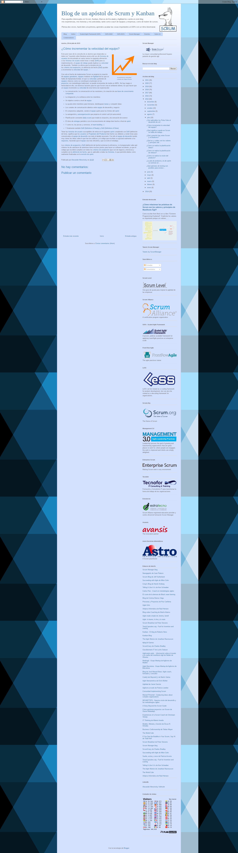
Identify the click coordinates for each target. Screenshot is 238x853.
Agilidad (96, 76)
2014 (147, 191)
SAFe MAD (109, 34)
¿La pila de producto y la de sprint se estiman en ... (159, 162)
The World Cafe (148, 733)
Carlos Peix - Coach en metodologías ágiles (158, 591)
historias (111, 152)
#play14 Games (148, 643)
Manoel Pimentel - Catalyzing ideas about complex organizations (157, 696)
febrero (150, 184)
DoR (96, 61)
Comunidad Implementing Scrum (154, 691)
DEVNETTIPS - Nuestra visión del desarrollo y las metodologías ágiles (159, 701)
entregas (77, 121)
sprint (117, 111)
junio (149, 172)
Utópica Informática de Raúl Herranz (156, 609)
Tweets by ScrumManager (152, 252)
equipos (81, 76)
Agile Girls (146, 605)
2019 (147, 86)
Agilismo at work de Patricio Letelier (155, 688)
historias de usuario (73, 61)
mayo (149, 175)
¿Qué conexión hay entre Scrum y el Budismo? (158, 136)
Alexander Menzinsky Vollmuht (154, 787)
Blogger (126, 848)
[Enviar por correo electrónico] (103, 160)
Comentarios (150, 269)
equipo (85, 70)
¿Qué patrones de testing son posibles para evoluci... (157, 167)
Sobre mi (157, 34)
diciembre (151, 102)
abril (149, 178)
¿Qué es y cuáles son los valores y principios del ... (159, 142)
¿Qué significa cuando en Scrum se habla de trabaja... (158, 131)
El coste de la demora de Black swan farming (159, 594)
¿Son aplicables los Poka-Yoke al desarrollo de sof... (159, 121)
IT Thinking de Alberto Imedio (153, 720)
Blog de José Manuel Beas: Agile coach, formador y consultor (157, 673)
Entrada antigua (130, 236)
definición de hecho (80, 152)
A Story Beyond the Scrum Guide (154, 706)
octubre (150, 108)
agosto (149, 114)
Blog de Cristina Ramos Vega (153, 598)
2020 (147, 83)
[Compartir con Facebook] (110, 160)
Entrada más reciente (71, 236)
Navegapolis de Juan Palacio (153, 573)
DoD (100, 67)
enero (149, 187)
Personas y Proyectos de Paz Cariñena (157, 602)
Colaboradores (69, 38)
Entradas (149, 265)
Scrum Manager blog (150, 570)
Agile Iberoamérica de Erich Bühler (155, 681)
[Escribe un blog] (105, 160)
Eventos (147, 34)
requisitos (64, 141)
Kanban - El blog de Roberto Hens (155, 632)
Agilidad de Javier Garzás (152, 684)
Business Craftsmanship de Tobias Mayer (158, 729)
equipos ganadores (70, 76)
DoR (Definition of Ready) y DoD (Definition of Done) (100, 128)
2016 (147, 96)
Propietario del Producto (97, 134)
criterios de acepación (72, 145)
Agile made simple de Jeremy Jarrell (156, 616)
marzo (149, 181)
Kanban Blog (147, 635)
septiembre (151, 111)
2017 (147, 93)
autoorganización (84, 114)
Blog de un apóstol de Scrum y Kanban (107, 13)
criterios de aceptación (72, 67)
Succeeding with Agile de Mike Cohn (156, 580)
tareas (106, 104)
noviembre (151, 105)
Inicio (102, 236)
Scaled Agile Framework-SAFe (90, 34)
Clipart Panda (128, 79)
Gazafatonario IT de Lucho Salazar (155, 650)
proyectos (64, 83)
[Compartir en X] (108, 160)
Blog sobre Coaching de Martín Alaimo (156, 612)
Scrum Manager (134, 34)
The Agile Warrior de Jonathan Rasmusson (158, 639)
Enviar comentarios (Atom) (105, 243)
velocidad (104, 63)
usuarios (83, 134)
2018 (147, 90)
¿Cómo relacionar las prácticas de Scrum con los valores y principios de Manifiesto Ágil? (159, 207)
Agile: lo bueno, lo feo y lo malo (154, 619)
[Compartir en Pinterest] (113, 160)
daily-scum (87, 118)
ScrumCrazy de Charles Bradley (154, 646)
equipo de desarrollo (80, 136)
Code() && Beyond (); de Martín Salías (156, 677)
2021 (147, 80)
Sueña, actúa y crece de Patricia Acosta (157, 756)
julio (148, 117)
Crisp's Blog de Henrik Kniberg (153, 584)
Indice (73, 34)
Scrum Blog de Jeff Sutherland (154, 577)
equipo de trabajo (81, 63)
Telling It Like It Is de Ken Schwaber (156, 587)
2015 (147, 99)
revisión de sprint (87, 154)
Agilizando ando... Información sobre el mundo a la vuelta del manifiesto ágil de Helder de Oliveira (159, 655)
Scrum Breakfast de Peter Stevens (155, 623)
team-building (97, 125)
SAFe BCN (120, 34)
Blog (65, 34)
